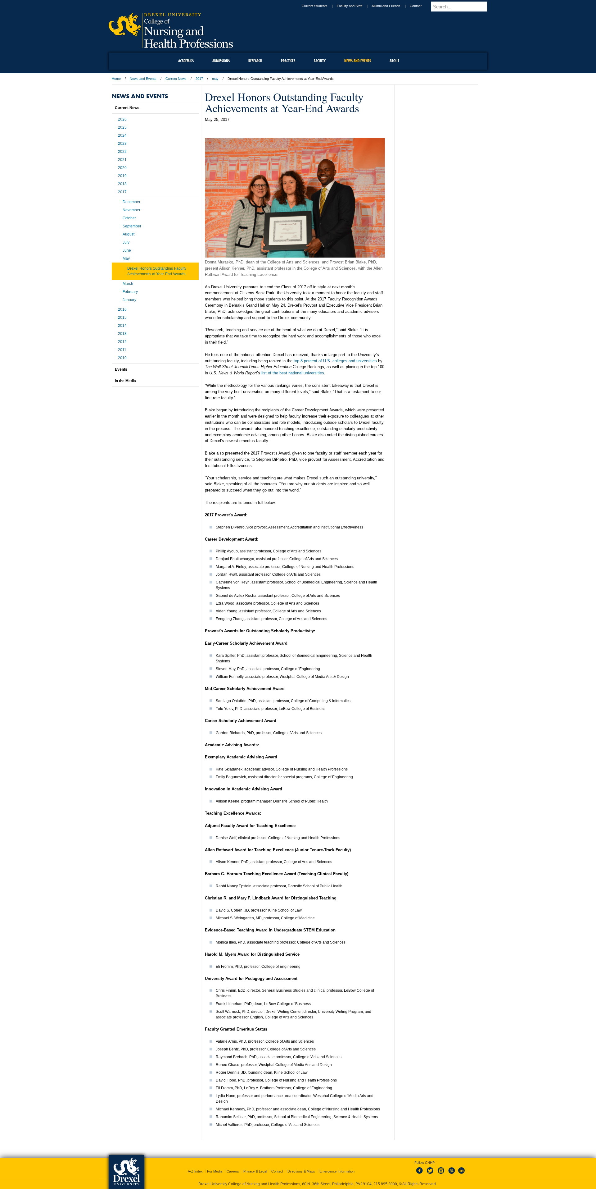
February (130, 292)
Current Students (320, 6)
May (126, 258)
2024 (122, 135)
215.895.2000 (304, 1184)
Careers (233, 1166)
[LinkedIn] (461, 1168)
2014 (122, 325)
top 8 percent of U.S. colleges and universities (335, 361)
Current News (176, 78)
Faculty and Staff (355, 6)
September (132, 226)
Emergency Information (336, 1166)
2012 (122, 342)
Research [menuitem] (255, 60)
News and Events (143, 78)
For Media (214, 1166)
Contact (421, 6)
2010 (122, 358)
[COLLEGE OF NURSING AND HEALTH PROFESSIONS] (171, 45)
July (126, 242)
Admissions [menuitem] (221, 60)
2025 (122, 127)
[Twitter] (431, 1168)
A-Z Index (195, 1166)
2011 (122, 350)
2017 (199, 78)
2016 (122, 309)
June (127, 250)
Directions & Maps (301, 1166)
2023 (122, 143)
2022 (122, 151)
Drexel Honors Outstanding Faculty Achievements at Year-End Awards (156, 271)
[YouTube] (451, 1168)
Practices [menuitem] (288, 60)
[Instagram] (441, 1168)
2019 (122, 176)
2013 (122, 334)
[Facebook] (420, 1168)
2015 (122, 317)
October (129, 218)
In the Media (125, 381)
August (128, 234)
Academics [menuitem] (186, 60)
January (129, 300)
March (128, 283)
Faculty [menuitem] (320, 60)
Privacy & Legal (255, 1166)
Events (121, 369)
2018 (122, 184)
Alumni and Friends (391, 6)
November (131, 210)
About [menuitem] (394, 60)
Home (116, 78)
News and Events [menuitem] (357, 60)
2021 (122, 160)
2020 (122, 168)
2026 (122, 119)
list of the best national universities (292, 373)
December (131, 202)
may (215, 78)
